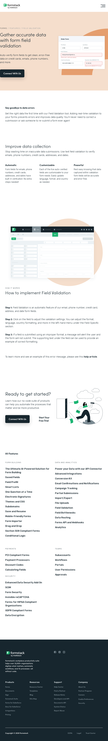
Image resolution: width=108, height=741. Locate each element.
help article (90, 356)
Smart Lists (12, 487)
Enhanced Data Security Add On (23, 582)
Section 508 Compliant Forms (22, 530)
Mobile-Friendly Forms (18, 516)
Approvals (61, 574)
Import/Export (63, 498)
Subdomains (12, 506)
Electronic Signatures (18, 496)
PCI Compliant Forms (17, 555)
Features (14, 28)
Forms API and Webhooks (69, 522)
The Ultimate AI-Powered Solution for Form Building (27, 470)
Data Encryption (14, 615)
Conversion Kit (63, 478)
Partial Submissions (66, 493)
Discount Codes (14, 564)
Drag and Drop (13, 526)
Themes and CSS (15, 501)
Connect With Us (12, 73)
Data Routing (62, 517)
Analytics (60, 527)
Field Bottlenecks (65, 512)
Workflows (61, 560)
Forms (3, 28)
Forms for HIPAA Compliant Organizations (21, 604)
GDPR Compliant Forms (18, 610)
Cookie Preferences (86, 699)
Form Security (13, 592)
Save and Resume (15, 511)
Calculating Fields (15, 569)
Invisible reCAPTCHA (17, 597)
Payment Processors (17, 560)
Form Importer (13, 521)
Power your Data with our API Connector (78, 468)
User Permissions (65, 569)
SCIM (8, 587)
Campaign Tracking (66, 488)
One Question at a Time (18, 491)
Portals (59, 564)
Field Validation (64, 507)
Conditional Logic (15, 535)
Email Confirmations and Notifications (77, 483)
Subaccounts (62, 555)
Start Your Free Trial (44, 419)
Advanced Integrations (68, 473)
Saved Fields (12, 477)
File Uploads (62, 503)
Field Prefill (11, 482)
